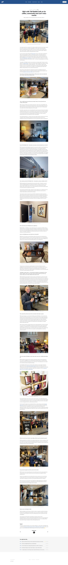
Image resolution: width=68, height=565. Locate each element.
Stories (38, 9)
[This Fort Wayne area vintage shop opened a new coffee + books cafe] (34, 546)
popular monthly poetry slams (28, 71)
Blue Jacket (33, 53)
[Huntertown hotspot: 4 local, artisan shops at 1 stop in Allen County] (34, 548)
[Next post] (47, 531)
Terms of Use (33, 559)
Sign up (30, 559)
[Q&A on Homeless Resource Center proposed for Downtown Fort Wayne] (34, 542)
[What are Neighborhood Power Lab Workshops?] (34, 544)
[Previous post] (20, 531)
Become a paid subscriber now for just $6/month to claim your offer (34, 526)
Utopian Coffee (25, 63)
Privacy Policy (37, 559)
